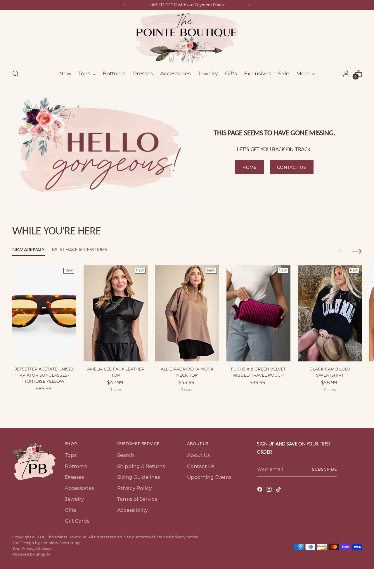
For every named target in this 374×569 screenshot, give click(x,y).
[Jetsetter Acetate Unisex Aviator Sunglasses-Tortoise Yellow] (44, 313)
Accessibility (132, 510)
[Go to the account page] (346, 73)
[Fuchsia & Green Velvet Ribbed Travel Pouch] (258, 313)
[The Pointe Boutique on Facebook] (260, 490)
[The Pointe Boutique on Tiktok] (279, 490)
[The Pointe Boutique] (187, 38)
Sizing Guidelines (138, 477)
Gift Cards (77, 521)
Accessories (79, 488)
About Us (198, 455)
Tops (71, 455)
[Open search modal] (15, 73)
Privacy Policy (134, 488)
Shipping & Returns (141, 466)
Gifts (70, 510)
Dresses (74, 477)
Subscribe (324, 469)
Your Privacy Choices (31, 548)
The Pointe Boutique (66, 537)
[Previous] (124, 5)
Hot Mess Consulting (60, 542)
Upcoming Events (209, 477)
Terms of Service (137, 499)
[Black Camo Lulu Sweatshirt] (330, 313)
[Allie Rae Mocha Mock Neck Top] (187, 313)
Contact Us (200, 466)
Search (125, 455)
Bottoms (76, 466)
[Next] (249, 5)
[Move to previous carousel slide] (343, 251)
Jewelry (74, 499)
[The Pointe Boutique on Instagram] (269, 490)
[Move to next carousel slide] (357, 251)
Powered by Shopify (31, 554)
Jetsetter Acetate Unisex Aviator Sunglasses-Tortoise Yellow (44, 375)
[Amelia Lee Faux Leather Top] (116, 313)
